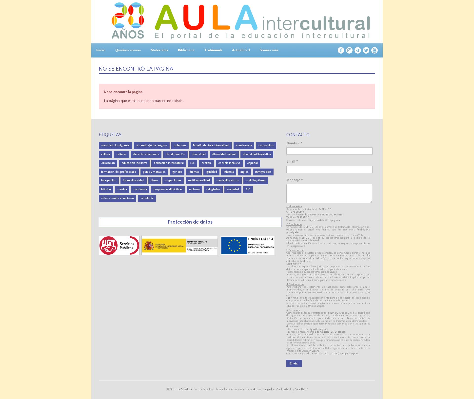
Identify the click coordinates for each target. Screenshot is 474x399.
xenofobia (147, 198)
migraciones (173, 180)
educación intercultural (169, 163)
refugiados (213, 189)
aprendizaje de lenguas (151, 145)
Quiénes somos (128, 50)
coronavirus (266, 145)
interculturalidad (133, 180)
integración (108, 180)
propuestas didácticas (168, 189)
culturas (122, 154)
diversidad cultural (224, 154)
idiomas (194, 171)
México (106, 189)
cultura (105, 154)
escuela (206, 163)
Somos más (269, 50)
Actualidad (241, 50)
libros (154, 180)
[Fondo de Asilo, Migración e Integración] (247, 254)
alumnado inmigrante (115, 145)
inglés (244, 171)
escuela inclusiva (229, 163)
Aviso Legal (262, 389)
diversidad (199, 154)
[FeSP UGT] (119, 254)
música (122, 189)
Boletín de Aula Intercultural (211, 145)
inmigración (263, 171)
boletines (180, 145)
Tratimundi (213, 50)
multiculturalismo (228, 180)
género (177, 171)
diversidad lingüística (257, 154)
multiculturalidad (199, 180)
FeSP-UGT (186, 389)
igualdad (211, 171)
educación (108, 163)
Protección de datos (190, 222)
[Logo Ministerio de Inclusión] (180, 254)
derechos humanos (146, 154)
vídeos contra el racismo (117, 198)
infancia (229, 171)
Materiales (159, 50)
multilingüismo (256, 180)
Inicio (100, 50)
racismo (194, 189)
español (252, 163)
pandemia (140, 189)
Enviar (294, 363)
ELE (192, 163)
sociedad (233, 189)
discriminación (175, 154)
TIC (248, 189)
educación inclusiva (134, 163)
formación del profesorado (118, 171)
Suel (301, 389)
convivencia (244, 145)
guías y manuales (154, 171)
